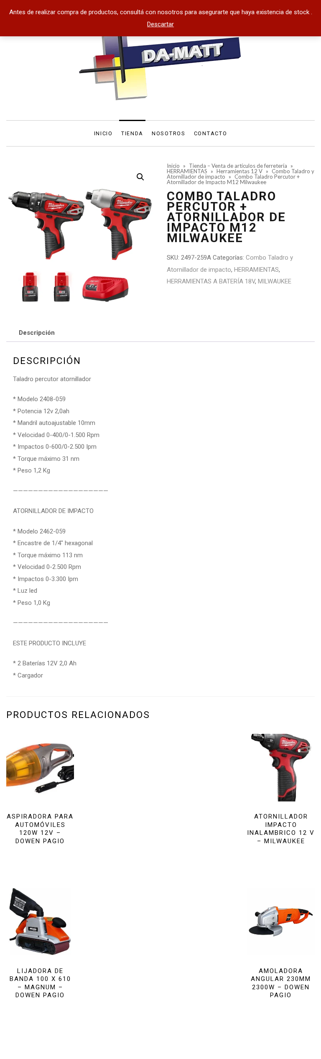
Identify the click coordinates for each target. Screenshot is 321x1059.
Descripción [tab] (37, 332)
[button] (140, 177)
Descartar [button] (160, 24)
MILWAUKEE (274, 281)
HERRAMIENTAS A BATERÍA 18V (211, 281)
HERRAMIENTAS (256, 269)
